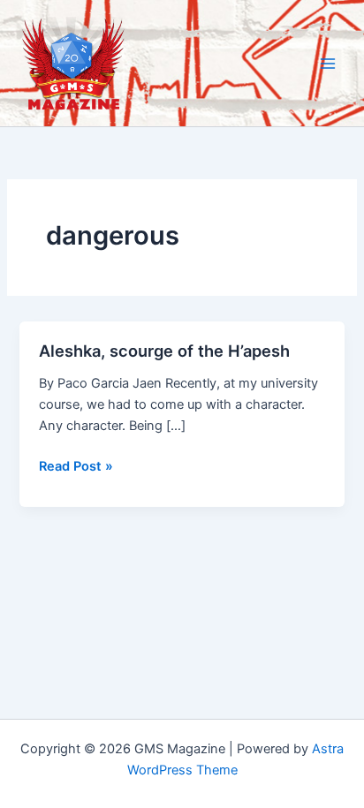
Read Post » (76, 467)
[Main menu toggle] (327, 63)
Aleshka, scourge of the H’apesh (164, 350)
